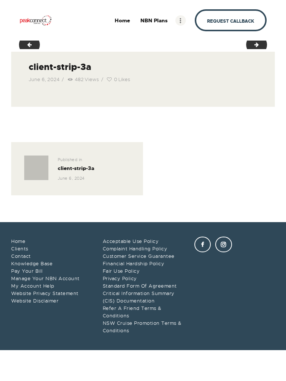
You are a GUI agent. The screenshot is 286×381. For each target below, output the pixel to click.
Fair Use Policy (121, 271)
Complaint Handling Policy (135, 249)
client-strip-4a (264, 44)
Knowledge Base (32, 263)
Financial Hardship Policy (134, 263)
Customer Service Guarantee (139, 256)
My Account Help (32, 286)
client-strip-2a (26, 44)
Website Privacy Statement (45, 293)
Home (18, 241)
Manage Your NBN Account (45, 278)
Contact (21, 256)
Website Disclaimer (34, 301)
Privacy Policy (120, 278)
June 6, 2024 (44, 79)
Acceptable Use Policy (131, 241)
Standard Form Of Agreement (140, 286)
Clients (19, 249)
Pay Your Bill (27, 271)
